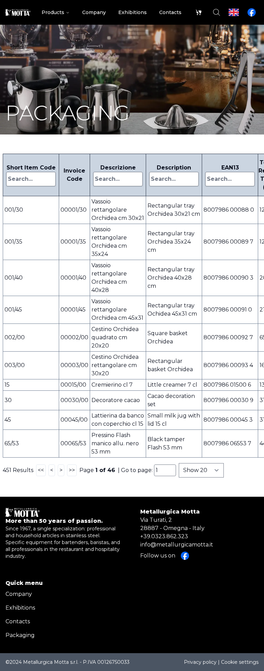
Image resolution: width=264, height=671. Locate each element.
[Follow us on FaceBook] (251, 12)
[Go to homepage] (18, 12)
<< (41, 470)
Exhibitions (20, 607)
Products (53, 12)
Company (19, 594)
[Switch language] (233, 12)
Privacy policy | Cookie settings (221, 662)
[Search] (216, 12)
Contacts (18, 621)
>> (72, 470)
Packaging (20, 635)
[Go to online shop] (198, 12)
